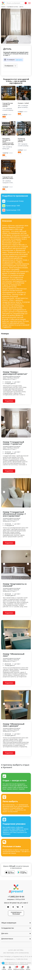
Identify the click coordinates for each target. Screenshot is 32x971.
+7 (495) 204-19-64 (16, 897)
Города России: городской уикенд (7, 104)
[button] (28, 352)
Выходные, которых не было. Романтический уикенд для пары (8, 141)
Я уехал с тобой (23, 103)
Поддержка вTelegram (16, 913)
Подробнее (9, 401)
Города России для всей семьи (7, 177)
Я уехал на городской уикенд (21, 140)
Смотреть (18, 60)
